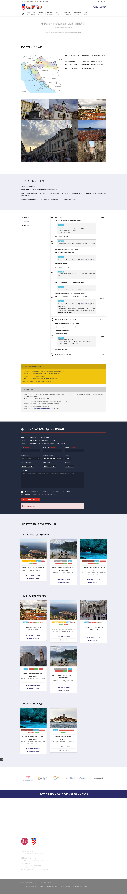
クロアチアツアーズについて (27, 1)
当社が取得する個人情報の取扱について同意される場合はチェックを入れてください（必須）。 (47, 492)
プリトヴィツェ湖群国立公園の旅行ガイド (61, 809)
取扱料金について (84, 811)
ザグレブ (25, 220)
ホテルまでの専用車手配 (84, 259)
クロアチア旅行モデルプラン (28, 811)
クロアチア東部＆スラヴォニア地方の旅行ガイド (62, 822)
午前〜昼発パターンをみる (34, 575)
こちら (47, 494)
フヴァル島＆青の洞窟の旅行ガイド (59, 816)
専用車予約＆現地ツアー (27, 813)
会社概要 (82, 804)
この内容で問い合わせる (32, 499)
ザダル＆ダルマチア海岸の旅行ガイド (60, 818)
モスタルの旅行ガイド (56, 827)
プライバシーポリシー (85, 807)
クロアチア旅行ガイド (56, 804)
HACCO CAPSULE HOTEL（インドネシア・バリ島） (78, 856)
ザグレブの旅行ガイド (56, 807)
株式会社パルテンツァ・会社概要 (41, 1)
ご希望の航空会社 (47, 463)
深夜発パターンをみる (34, 578)
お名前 (25, 447)
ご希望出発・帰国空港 (48, 455)
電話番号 (70, 447)
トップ (46, 32)
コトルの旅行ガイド (55, 829)
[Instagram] (104, 1)
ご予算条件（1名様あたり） (71, 463)
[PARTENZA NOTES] (101, 1)
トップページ (25, 804)
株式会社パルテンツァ (71, 842)
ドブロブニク (26, 221)
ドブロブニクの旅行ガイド (57, 811)
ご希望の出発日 (24, 455)
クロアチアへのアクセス (27, 809)
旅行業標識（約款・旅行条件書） (88, 809)
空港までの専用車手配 (84, 289)
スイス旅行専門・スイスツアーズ (74, 847)
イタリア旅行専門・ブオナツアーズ (74, 849)
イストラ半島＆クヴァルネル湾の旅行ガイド (61, 820)
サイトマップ (83, 816)
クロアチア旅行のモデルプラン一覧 (56, 32)
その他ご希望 (24, 470)
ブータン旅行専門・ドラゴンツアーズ (75, 851)
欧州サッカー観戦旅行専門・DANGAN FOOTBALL (78, 854)
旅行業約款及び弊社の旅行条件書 (42, 408)
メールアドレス (49, 447)
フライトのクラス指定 (26, 463)
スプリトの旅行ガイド (56, 813)
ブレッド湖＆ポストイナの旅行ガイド (60, 825)
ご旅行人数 (67, 455)
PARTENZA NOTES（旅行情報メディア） (76, 845)
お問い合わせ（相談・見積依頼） (88, 813)
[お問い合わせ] (98, 1)
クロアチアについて (26, 807)
